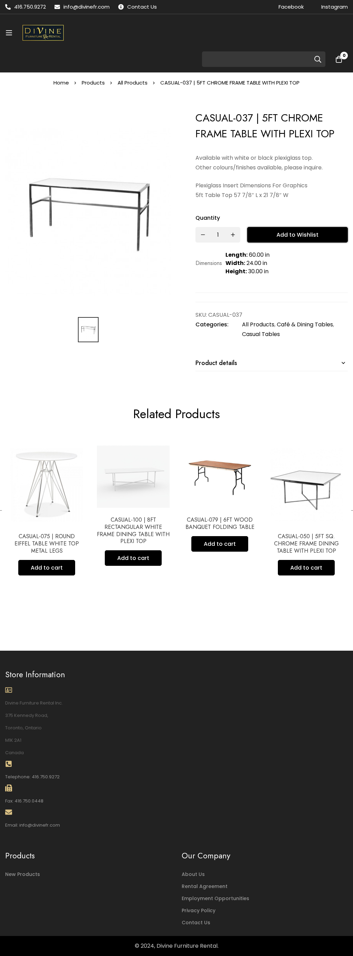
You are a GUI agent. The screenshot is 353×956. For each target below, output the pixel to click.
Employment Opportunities (215, 898)
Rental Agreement (205, 886)
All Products (133, 82)
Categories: (212, 324)
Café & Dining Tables (305, 324)
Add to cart (47, 568)
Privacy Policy (198, 910)
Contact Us (196, 922)
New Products (22, 874)
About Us (193, 874)
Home (61, 82)
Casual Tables (261, 334)
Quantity (207, 218)
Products (93, 82)
